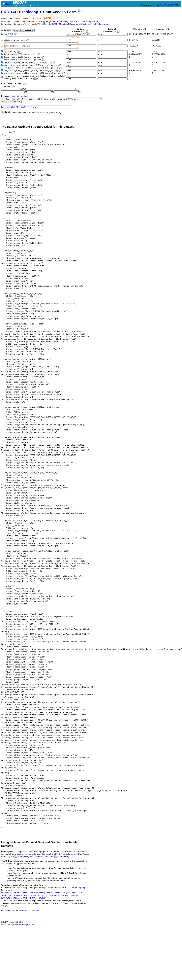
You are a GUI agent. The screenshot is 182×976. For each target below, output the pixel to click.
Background (74, 24)
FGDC (43, 24)
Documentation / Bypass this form (17, 107)
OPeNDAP (58, 854)
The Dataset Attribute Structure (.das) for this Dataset (37, 126)
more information (19, 96)
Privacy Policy (19, 925)
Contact (30, 925)
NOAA (158, 5)
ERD (177, 5)
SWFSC (170, 5)
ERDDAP (9, 12)
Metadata (63, 24)
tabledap (30, 12)
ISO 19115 (52, 24)
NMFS (164, 5)
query (82, 888)
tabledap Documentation (30, 910)
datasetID (62, 888)
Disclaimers (6, 925)
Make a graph (102, 24)
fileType (72, 888)
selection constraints (45, 856)
